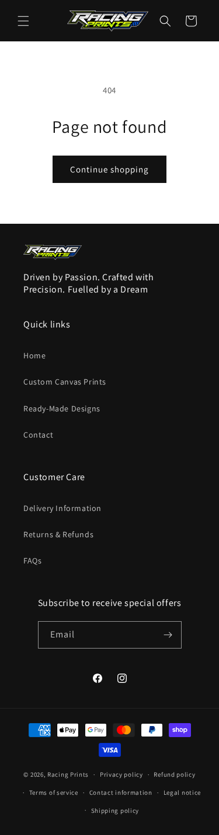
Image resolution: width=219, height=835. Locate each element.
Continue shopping (109, 169)
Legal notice (182, 792)
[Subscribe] (168, 635)
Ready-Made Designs (61, 408)
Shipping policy (115, 810)
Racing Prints (68, 774)
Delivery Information (62, 508)
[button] (23, 21)
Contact (38, 434)
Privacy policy (121, 774)
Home (34, 355)
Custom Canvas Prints (64, 381)
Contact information (120, 792)
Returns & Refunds (58, 534)
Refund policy (174, 774)
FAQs (32, 560)
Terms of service (53, 792)
